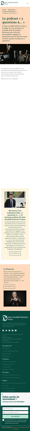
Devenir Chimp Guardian (8, 388)
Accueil (4, 9)
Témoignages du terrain (8, 364)
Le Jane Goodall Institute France (10, 351)
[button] (27, 3)
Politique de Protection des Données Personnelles (11, 339)
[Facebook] (3, 331)
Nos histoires (11, 9)
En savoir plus (15, 253)
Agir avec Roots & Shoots (8, 390)
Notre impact (5, 372)
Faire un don (5, 385)
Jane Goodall (5, 348)
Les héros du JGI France (9, 11)
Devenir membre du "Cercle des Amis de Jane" (14, 383)
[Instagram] (9, 331)
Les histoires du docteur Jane (9, 361)
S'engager (4, 380)
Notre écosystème (6, 353)
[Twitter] (6, 331)
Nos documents (6, 356)
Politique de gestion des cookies (10, 342)
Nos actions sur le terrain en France (11, 375)
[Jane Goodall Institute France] (9, 3)
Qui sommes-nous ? (7, 345)
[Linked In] (13, 331)
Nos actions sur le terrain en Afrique (11, 377)
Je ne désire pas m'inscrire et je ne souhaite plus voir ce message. (15, 428)
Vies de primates (6, 367)
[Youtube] (16, 331)
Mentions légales (6, 337)
